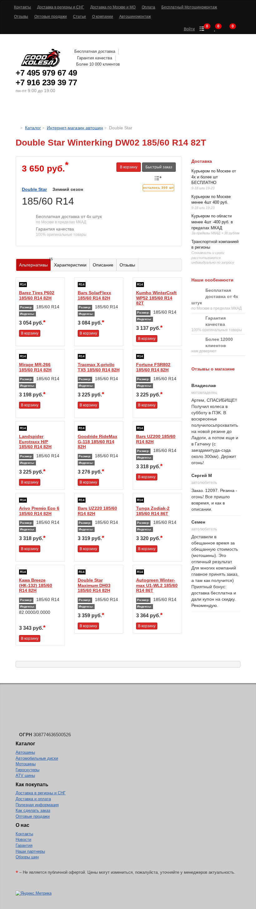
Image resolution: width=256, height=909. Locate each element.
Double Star (34, 189)
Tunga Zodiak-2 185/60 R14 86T (153, 511)
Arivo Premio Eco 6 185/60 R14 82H (39, 511)
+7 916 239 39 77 (46, 82)
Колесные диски (91, 110)
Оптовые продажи (33, 816)
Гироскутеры (27, 769)
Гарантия (24, 845)
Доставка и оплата (33, 799)
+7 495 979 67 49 (46, 72)
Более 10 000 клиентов (98, 64)
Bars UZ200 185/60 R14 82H (155, 439)
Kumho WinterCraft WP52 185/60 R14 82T (156, 298)
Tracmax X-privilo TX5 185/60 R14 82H (99, 367)
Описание (103, 264)
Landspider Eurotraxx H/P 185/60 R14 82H (35, 442)
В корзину (128, 167)
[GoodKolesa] (17, 127)
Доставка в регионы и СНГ (41, 793)
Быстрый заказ (158, 167)
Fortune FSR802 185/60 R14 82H (153, 367)
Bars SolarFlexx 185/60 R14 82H (94, 295)
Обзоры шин (27, 857)
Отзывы (127, 264)
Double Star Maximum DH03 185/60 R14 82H (94, 585)
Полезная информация (37, 804)
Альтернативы (35, 263)
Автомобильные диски (37, 758)
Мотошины (137, 110)
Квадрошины (176, 110)
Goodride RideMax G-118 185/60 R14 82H (97, 442)
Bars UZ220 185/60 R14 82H (97, 511)
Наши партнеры (30, 851)
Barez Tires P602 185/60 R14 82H (36, 295)
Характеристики (70, 264)
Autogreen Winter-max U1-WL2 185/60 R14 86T (157, 585)
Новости (23, 839)
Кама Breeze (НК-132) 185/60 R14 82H (35, 585)
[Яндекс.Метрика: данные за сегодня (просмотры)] (34, 894)
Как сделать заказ (33, 810)
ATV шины (25, 775)
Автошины (43, 110)
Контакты (24, 834)
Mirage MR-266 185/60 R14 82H (35, 367)
